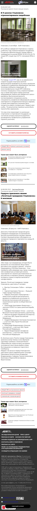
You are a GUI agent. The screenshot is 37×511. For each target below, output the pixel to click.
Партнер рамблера (25, 502)
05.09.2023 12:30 (5, 7)
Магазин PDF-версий (22, 437)
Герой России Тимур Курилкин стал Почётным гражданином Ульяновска (20, 415)
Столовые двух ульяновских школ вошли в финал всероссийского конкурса (19, 174)
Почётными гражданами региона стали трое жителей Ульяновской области (20, 410)
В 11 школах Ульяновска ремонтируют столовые (21, 162)
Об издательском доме (10, 434)
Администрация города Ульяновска (12, 42)
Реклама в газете (7, 437)
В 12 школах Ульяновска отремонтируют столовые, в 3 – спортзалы (19, 168)
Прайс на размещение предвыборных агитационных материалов (15, 447)
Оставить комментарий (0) (19, 133)
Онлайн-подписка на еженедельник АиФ (16, 439)
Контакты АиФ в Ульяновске (12, 442)
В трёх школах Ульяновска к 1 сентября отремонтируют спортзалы (18, 180)
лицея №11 (12, 80)
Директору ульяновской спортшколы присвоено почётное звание (18, 404)
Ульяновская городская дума (10, 225)
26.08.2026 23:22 (6, 189)
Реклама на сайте (8, 444)
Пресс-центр (24, 434)
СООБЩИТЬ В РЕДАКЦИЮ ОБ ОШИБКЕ (14, 451)
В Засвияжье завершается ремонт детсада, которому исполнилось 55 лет (19, 157)
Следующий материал (18, 506)
